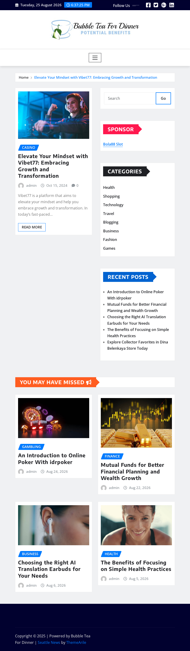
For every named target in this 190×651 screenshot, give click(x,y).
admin (31, 185)
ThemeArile (76, 642)
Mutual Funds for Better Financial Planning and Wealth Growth (132, 471)
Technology (113, 204)
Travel (108, 213)
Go (163, 98)
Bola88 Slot (113, 144)
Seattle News (49, 642)
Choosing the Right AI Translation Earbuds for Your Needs (49, 569)
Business (111, 231)
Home (24, 77)
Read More (32, 227)
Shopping (111, 196)
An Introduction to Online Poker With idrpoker (52, 458)
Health (109, 187)
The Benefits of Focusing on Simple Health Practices (136, 565)
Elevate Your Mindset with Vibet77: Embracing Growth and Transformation (95, 77)
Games (109, 248)
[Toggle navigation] (95, 57)
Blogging (110, 222)
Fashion (110, 239)
